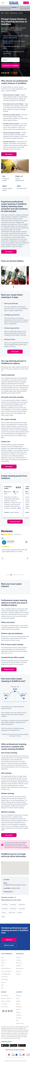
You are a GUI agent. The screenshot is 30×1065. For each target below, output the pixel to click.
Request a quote (9, 669)
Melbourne (18, 995)
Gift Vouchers (4, 1006)
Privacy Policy (4, 976)
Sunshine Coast (20, 1023)
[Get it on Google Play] (13, 1045)
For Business (4, 1004)
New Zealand (21, 1054)
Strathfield (5, 904)
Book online (15, 351)
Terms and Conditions (6, 971)
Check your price (15, 521)
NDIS (2, 985)
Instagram (6, 1011)
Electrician (18, 971)
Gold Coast (18, 1015)
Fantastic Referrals (5, 968)
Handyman (18, 965)
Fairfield (19, 912)
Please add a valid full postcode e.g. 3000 (10, 55)
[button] (3, 558)
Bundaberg (18, 1006)
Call (27, 2)
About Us (3, 960)
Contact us (3, 982)
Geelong (18, 1012)
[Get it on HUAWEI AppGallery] (22, 1045)
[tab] (13, 286)
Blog (2, 988)
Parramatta (22, 908)
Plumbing (18, 974)
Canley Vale (11, 912)
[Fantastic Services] (14, 3)
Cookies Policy (4, 979)
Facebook (3, 1011)
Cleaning (18, 957)
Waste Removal (19, 968)
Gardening (18, 960)
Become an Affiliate (5, 1001)
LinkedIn (9, 1011)
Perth (17, 1020)
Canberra (18, 1009)
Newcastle (18, 1017)
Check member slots (24, 8)
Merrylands (22, 904)
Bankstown (13, 908)
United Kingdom (13, 1054)
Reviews (3, 962)
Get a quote (8, 154)
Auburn (4, 912)
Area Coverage (4, 995)
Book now (9, 939)
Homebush (13, 904)
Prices (2, 965)
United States (28, 1054)
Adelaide (18, 1001)
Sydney (18, 998)
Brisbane (18, 1004)
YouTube (11, 1011)
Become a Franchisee (6, 998)
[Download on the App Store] (5, 1045)
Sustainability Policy (6, 974)
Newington (5, 908)
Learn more (26, 847)
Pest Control (19, 962)
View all (3, 916)
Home (2, 957)
